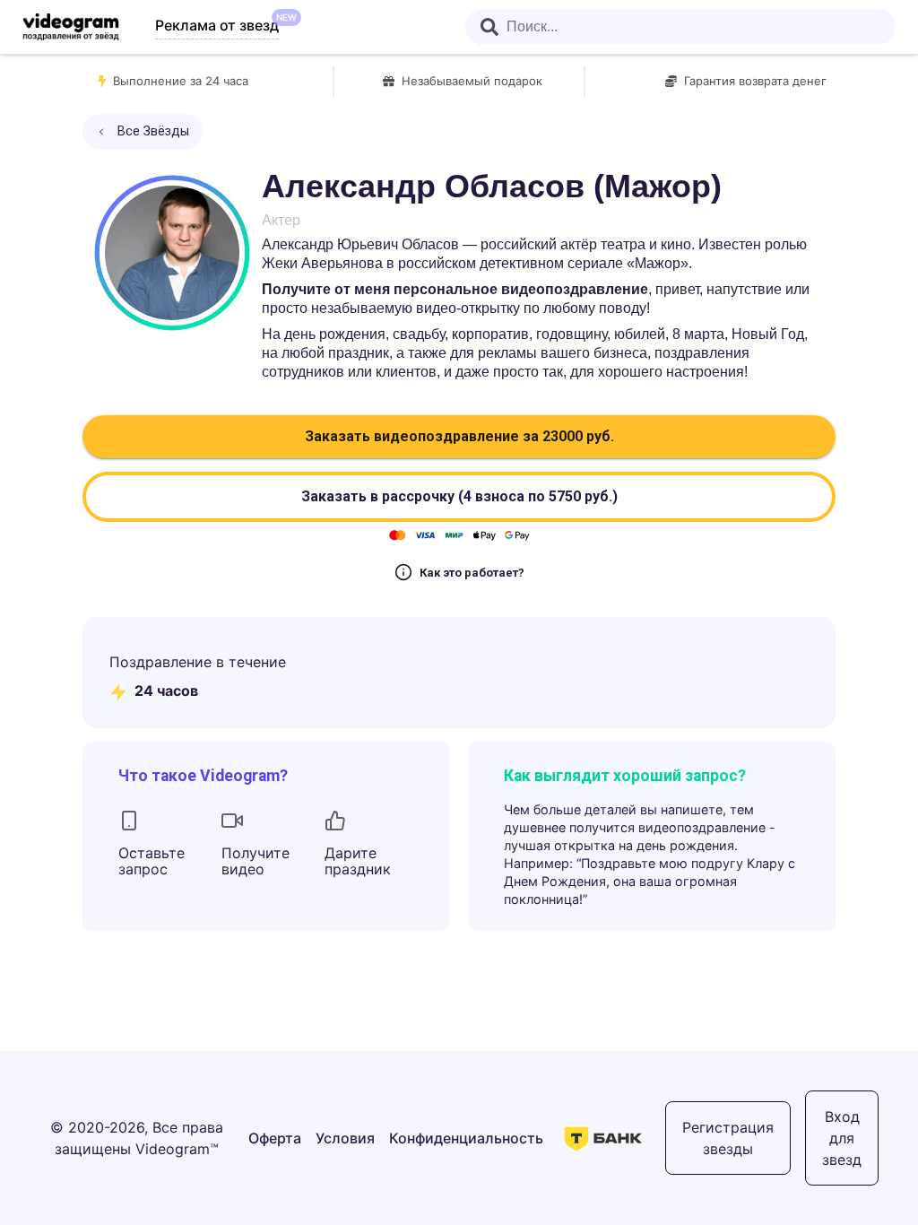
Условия (345, 1138)
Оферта (274, 1138)
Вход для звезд (842, 1138)
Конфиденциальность (466, 1138)
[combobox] (680, 27)
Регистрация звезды (728, 1138)
